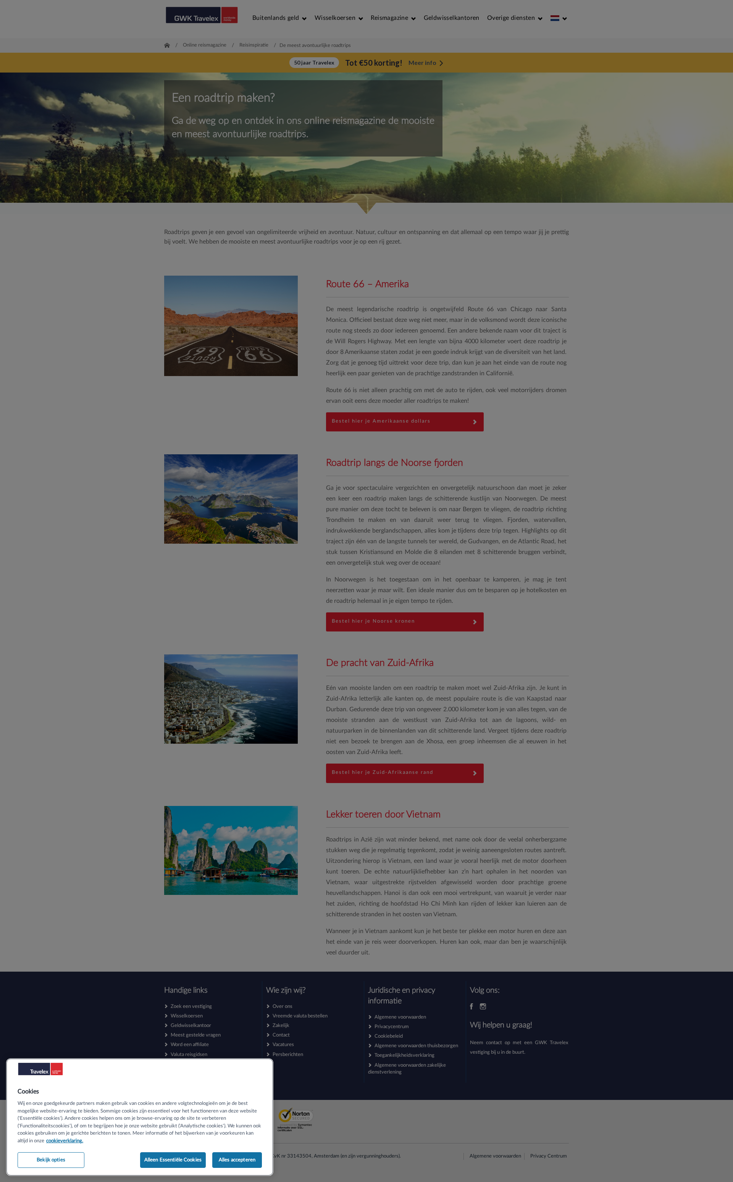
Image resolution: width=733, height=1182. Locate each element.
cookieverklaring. (64, 1140)
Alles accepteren (237, 1160)
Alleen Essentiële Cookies (173, 1160)
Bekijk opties (51, 1160)
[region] (139, 1117)
